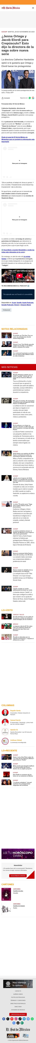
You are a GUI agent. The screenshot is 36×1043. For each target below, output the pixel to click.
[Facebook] (3, 1018)
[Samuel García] (5, 722)
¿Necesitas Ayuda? (18, 1014)
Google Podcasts (7, 305)
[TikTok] (20, 1018)
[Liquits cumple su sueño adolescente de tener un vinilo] (6, 595)
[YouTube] (11, 1018)
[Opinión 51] (5, 731)
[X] (7, 1018)
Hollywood (6, 310)
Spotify (19, 302)
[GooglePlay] (22, 1022)
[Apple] (18, 1022)
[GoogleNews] (13, 1022)
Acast (14, 302)
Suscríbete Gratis (18, 876)
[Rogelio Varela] (5, 712)
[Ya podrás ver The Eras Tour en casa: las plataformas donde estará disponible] (6, 336)
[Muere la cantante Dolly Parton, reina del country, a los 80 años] (6, 557)
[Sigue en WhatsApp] (29, 97)
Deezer (16, 305)
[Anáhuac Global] (5, 741)
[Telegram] (24, 1018)
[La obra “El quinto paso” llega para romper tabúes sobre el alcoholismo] (6, 513)
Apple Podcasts (27, 302)
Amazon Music (26, 305)
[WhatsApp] (32, 1018)
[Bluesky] (28, 1018)
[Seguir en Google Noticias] (33, 97)
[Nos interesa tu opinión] (18, 984)
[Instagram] (15, 1018)
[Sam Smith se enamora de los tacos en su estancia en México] (6, 774)
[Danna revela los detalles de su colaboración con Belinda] (6, 575)
